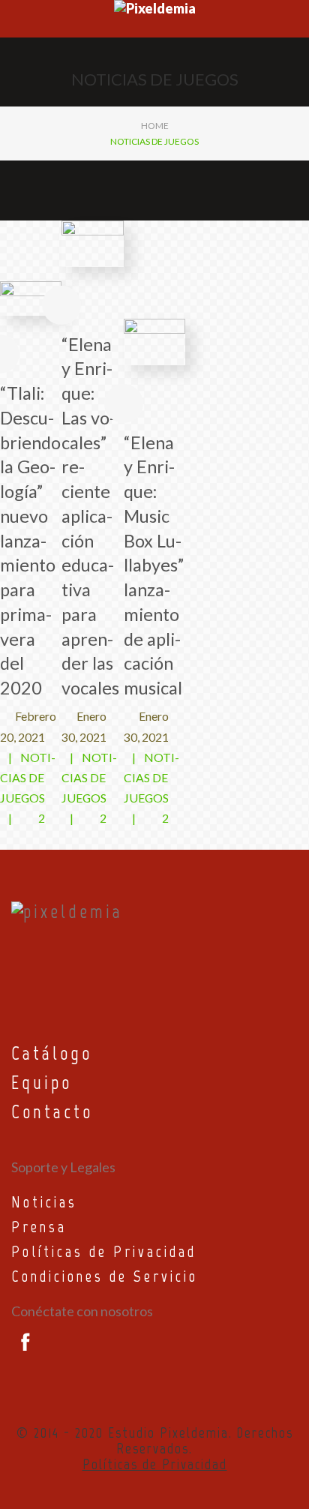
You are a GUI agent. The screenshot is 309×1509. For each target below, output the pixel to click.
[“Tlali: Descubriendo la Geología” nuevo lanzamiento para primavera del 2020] (31, 297)
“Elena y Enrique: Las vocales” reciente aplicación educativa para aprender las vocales (90, 516)
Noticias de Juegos (28, 777)
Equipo (41, 1082)
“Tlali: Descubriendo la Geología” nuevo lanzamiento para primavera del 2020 (30, 540)
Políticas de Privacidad (103, 1251)
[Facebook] (22, 1341)
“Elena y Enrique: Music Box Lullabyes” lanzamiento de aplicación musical (154, 565)
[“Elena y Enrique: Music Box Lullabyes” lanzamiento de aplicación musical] (154, 340)
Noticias (44, 1201)
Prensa (39, 1226)
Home (155, 125)
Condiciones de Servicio (104, 1276)
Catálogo (51, 1053)
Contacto (52, 1111)
